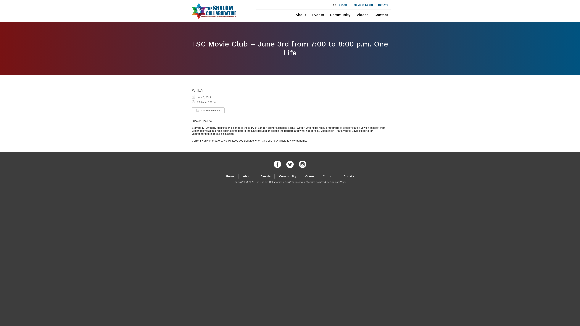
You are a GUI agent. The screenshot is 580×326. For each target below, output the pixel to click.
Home (230, 176)
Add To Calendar (210, 110)
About (301, 15)
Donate (383, 4)
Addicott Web (337, 182)
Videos (362, 15)
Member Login (363, 4)
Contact (381, 15)
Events (318, 15)
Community (340, 15)
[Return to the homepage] (214, 11)
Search (343, 4)
